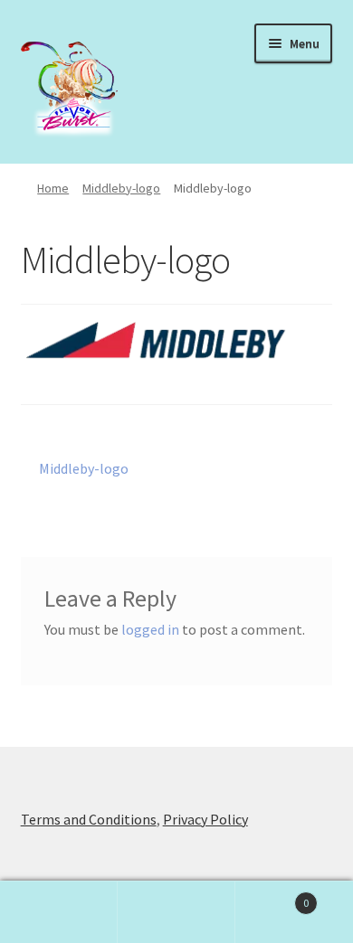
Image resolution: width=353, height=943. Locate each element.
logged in (150, 629)
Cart (272, 896)
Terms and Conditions (89, 819)
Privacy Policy (205, 819)
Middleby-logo (121, 188)
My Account (59, 912)
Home (53, 188)
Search (176, 912)
